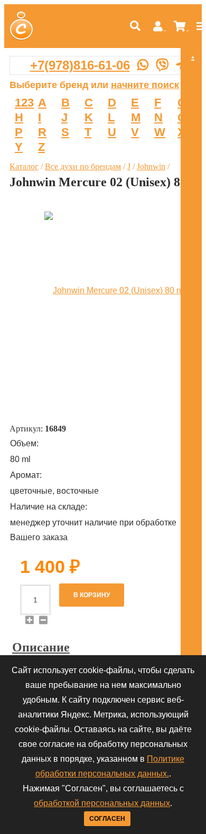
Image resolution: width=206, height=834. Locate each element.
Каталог (24, 166)
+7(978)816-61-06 (80, 65)
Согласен (107, 818)
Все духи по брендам (83, 166)
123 (24, 102)
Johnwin (151, 166)
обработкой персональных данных (102, 803)
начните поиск (145, 85)
